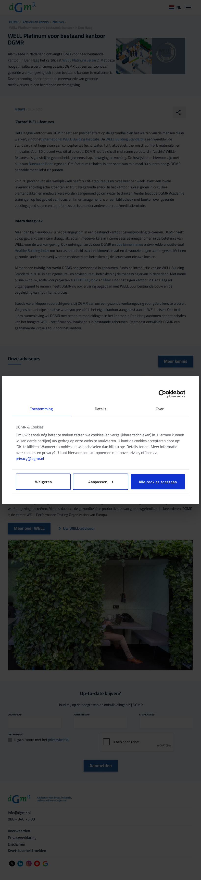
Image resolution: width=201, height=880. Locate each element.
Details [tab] (100, 409)
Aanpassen (97, 482)
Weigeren (43, 482)
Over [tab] (159, 409)
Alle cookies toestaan (158, 482)
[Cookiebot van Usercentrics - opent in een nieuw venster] (163, 394)
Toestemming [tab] (41, 409)
